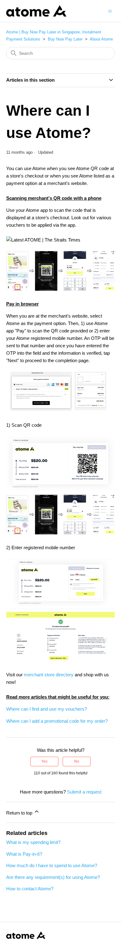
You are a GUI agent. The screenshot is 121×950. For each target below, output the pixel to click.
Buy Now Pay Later (65, 39)
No (76, 761)
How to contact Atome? (29, 888)
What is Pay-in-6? (24, 854)
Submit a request (84, 791)
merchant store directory (49, 674)
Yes (44, 761)
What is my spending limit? (33, 842)
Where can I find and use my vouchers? (46, 709)
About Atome (101, 39)
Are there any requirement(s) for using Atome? (53, 877)
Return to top (20, 812)
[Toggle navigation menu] (110, 10)
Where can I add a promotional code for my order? (57, 721)
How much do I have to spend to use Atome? (51, 865)
